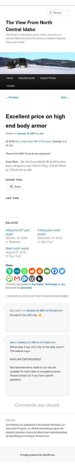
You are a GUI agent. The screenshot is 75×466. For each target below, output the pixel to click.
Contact (11, 85)
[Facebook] (54, 271)
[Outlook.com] (24, 278)
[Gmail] (17, 278)
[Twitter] (62, 271)
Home (10, 78)
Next (65, 97)
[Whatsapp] (24, 271)
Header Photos (48, 78)
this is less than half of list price (33, 141)
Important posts (27, 78)
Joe (41, 133)
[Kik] (39, 278)
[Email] (47, 271)
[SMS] (9, 278)
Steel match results (17, 248)
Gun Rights (38, 284)
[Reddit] (32, 271)
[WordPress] (32, 278)
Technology (51, 284)
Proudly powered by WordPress (37, 455)
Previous (12, 97)
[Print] (39, 271)
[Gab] (9, 271)
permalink (26, 287)
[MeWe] (17, 271)
